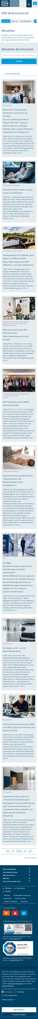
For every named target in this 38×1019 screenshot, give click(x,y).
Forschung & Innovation (10, 872)
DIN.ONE (8, 891)
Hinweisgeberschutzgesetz (22, 895)
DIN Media (8, 888)
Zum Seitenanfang (30, 858)
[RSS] (6, 913)
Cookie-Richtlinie (8, 986)
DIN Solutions (21, 888)
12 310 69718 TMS (14, 960)
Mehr (20, 153)
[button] (9, 999)
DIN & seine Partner (9, 875)
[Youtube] (15, 913)
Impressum (24, 901)
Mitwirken (6, 878)
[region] (19, 986)
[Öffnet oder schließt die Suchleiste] (29, 3)
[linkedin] (23, 913)
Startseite (7, 895)
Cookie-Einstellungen (10, 901)
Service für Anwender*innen (12, 881)
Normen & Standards (9, 869)
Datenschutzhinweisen (15, 983)
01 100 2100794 (13, 939)
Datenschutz (8, 898)
